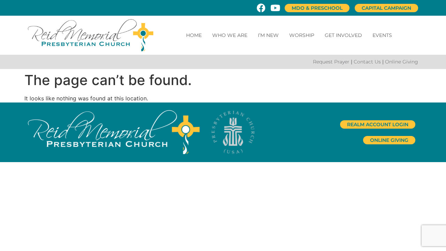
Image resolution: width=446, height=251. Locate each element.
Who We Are (229, 35)
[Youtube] (275, 7)
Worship (301, 35)
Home (194, 35)
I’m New (268, 35)
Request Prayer (331, 62)
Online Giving (401, 62)
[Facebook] (261, 7)
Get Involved (343, 35)
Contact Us (367, 62)
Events (382, 35)
